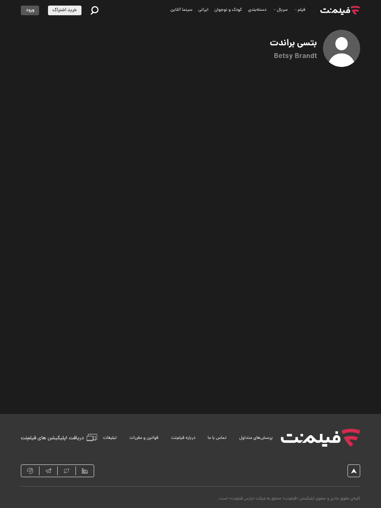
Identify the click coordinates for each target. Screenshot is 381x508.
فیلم (301, 10)
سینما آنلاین (181, 10)
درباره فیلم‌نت (183, 438)
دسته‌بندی (257, 10)
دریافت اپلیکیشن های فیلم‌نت (52, 438)
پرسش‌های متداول (256, 438)
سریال (282, 10)
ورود (30, 10)
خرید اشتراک (64, 10)
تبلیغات (110, 438)
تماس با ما (217, 438)
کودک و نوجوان (228, 10)
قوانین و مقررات (144, 438)
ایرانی (203, 10)
